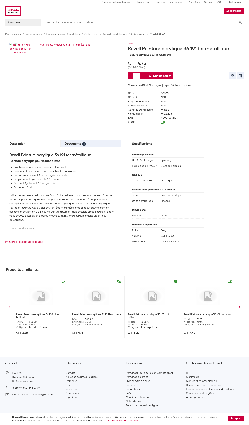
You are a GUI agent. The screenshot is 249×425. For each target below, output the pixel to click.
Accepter (236, 418)
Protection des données (125, 420)
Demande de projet (137, 376)
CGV (106, 420)
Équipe (69, 385)
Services (161, 2)
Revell (131, 43)
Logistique (71, 397)
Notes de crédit (134, 401)
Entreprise (71, 381)
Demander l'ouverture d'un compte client (149, 372)
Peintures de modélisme (112, 33)
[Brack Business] (13, 11)
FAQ (218, 2)
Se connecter (233, 10)
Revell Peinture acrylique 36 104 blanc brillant (38, 316)
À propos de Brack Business (82, 376)
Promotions (194, 2)
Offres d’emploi (74, 393)
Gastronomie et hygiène (200, 393)
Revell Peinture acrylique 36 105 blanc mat (96, 314)
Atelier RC (89, 33)
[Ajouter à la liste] (240, 75)
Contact (208, 2)
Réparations (133, 389)
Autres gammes (33, 33)
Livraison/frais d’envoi (138, 381)
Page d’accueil (13, 33)
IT (187, 372)
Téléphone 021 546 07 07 (26, 387)
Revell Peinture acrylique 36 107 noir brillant (149, 316)
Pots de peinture (137, 33)
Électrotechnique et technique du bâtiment (210, 389)
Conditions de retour (138, 397)
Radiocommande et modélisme (63, 33)
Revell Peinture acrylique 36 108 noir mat (207, 314)
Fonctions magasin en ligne (142, 405)
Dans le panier (162, 76)
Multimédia (192, 376)
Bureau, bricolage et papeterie (203, 385)
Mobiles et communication (201, 381)
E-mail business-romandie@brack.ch (33, 394)
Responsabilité (74, 389)
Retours (130, 385)
